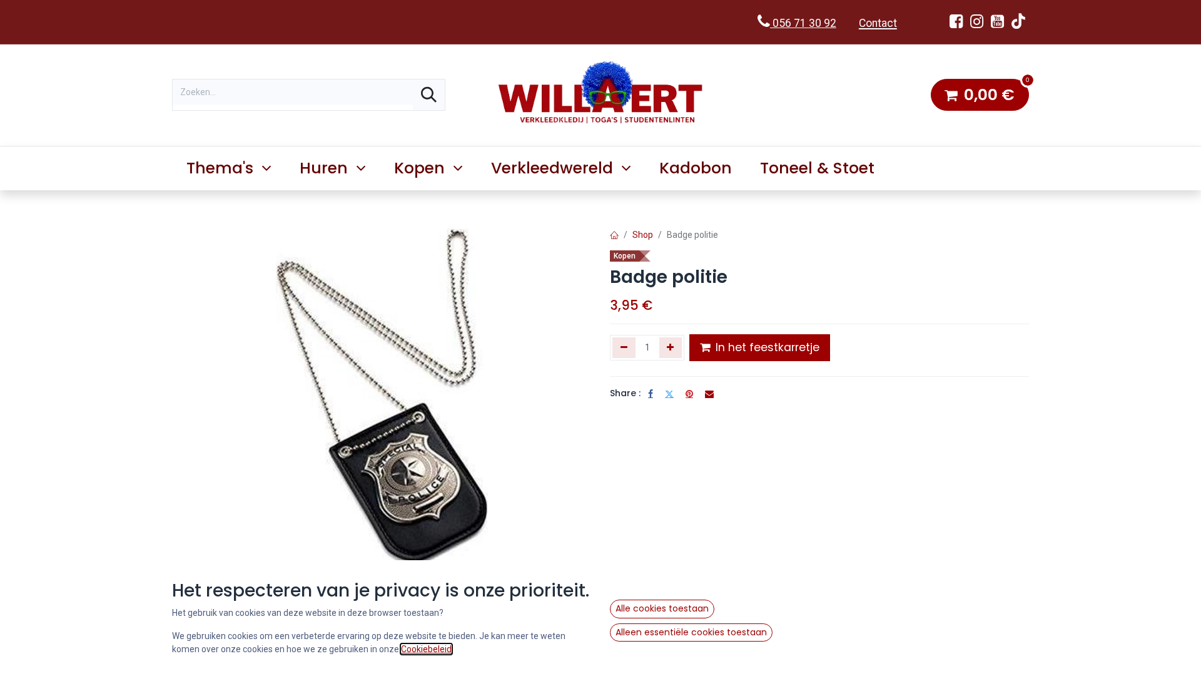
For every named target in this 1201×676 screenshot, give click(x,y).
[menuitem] (696, 168)
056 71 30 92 (803, 23)
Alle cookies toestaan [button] (662, 608)
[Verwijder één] (624, 347)
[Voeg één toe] (670, 347)
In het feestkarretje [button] (765, 347)
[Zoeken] (429, 94)
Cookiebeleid (426, 649)
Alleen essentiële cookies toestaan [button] (691, 632)
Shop (642, 235)
